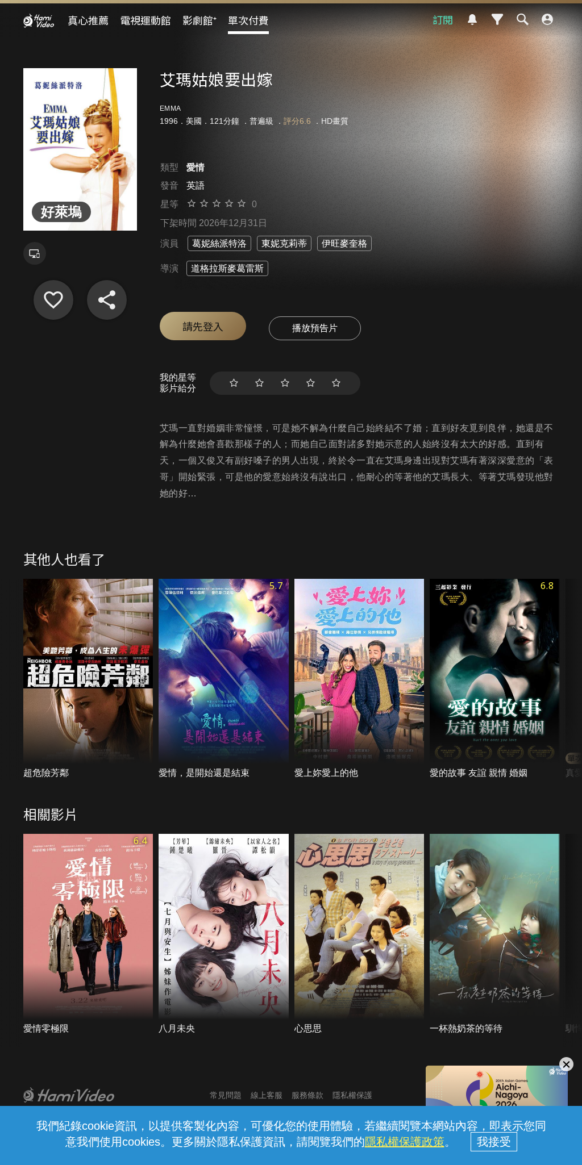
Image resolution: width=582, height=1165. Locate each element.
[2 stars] (259, 383)
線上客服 (266, 1095)
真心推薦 (88, 19)
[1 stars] (234, 383)
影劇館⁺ (199, 19)
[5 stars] (336, 383)
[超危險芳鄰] (88, 679)
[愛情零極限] (88, 934)
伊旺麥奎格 (344, 243)
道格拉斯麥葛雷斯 (227, 268)
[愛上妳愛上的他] (359, 679)
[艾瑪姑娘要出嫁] (53, 300)
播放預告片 (315, 328)
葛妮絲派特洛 (219, 243)
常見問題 (226, 1095)
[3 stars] (285, 383)
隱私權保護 (352, 1095)
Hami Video (38, 20)
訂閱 (443, 19)
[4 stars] (310, 383)
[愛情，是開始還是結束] (224, 679)
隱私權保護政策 (404, 1141)
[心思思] (359, 934)
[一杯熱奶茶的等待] (495, 934)
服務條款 (307, 1095)
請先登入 (202, 326)
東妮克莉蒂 (284, 243)
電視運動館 (145, 19)
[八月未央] (224, 934)
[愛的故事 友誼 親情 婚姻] (495, 679)
